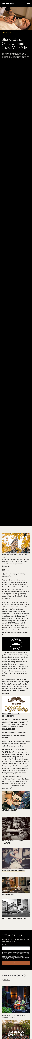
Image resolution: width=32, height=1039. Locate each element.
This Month (6, 32)
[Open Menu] (28, 3)
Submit (16, 963)
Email (4, 945)
